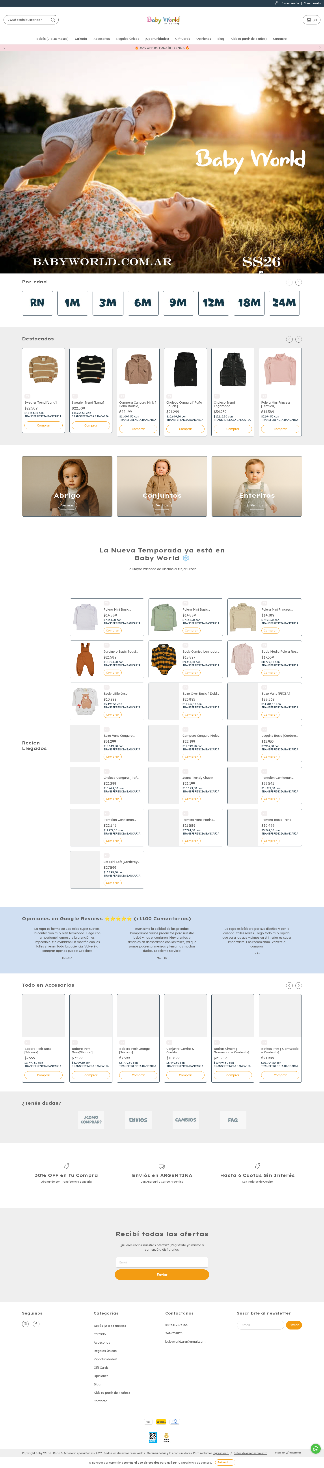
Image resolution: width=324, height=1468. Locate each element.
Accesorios (101, 39)
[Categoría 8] (284, 314)
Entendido (225, 1462)
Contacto (280, 39)
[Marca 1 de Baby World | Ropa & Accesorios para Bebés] (91, 1120)
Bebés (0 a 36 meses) (52, 39)
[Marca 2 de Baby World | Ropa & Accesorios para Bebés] (138, 1120)
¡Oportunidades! (157, 39)
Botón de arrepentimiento (250, 1453)
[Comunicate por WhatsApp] (316, 1449)
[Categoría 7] (249, 314)
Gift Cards (182, 39)
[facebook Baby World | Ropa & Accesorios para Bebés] (36, 1324)
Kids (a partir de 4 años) (249, 39)
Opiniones (203, 39)
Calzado (81, 39)
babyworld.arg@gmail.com (185, 1342)
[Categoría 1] (37, 314)
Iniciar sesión (290, 3)
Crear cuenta (312, 3)
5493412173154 (176, 1325)
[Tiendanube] (288, 1453)
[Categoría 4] (143, 314)
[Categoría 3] (108, 314)
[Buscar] (52, 20)
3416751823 (173, 1333)
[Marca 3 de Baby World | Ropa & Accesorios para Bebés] (186, 1120)
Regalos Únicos (127, 39)
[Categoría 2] (72, 314)
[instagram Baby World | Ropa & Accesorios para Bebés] (25, 1324)
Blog (220, 39)
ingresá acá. (221, 1453)
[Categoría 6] (213, 314)
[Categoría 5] (178, 314)
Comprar (43, 425)
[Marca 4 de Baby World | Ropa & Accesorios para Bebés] (233, 1120)
